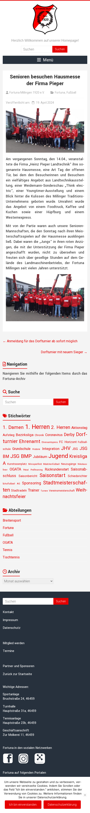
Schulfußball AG (11, 483)
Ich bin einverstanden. (23, 804)
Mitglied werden (13, 643)
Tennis (7, 550)
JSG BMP (21, 456)
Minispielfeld (35, 464)
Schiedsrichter (77, 476)
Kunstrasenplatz (17, 463)
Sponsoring (31, 483)
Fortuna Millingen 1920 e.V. (26, 92)
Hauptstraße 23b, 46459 (19, 723)
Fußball (71, 92)
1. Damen (13, 427)
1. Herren (37, 426)
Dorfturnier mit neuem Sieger (64, 352)
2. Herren (60, 427)
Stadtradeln (19, 490)
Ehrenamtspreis (50, 442)
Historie (36, 449)
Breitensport (12, 520)
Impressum (10, 620)
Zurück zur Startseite (17, 674)
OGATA (15, 469)
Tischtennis (11, 557)
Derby (69, 434)
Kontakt (8, 612)
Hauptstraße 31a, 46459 (19, 711)
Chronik (39, 435)
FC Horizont (67, 442)
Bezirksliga (24, 435)
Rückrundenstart (57, 469)
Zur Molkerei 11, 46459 (18, 735)
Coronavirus (54, 435)
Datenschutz (12, 628)
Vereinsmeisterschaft (62, 490)
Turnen (44, 490)
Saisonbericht (28, 476)
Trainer (33, 490)
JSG (75, 449)
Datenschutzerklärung (62, 804)
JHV (66, 448)
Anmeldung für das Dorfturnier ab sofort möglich (40, 341)
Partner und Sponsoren (18, 666)
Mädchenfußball (51, 464)
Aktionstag (79, 428)
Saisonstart (52, 475)
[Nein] (85, 795)
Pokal (26, 469)
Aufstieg (8, 435)
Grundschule (21, 449)
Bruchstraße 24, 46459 (19, 699)
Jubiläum (40, 457)
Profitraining (37, 469)
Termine (8, 651)
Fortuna (60, 92)
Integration (50, 449)
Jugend (58, 455)
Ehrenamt (29, 441)
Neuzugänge (68, 463)
